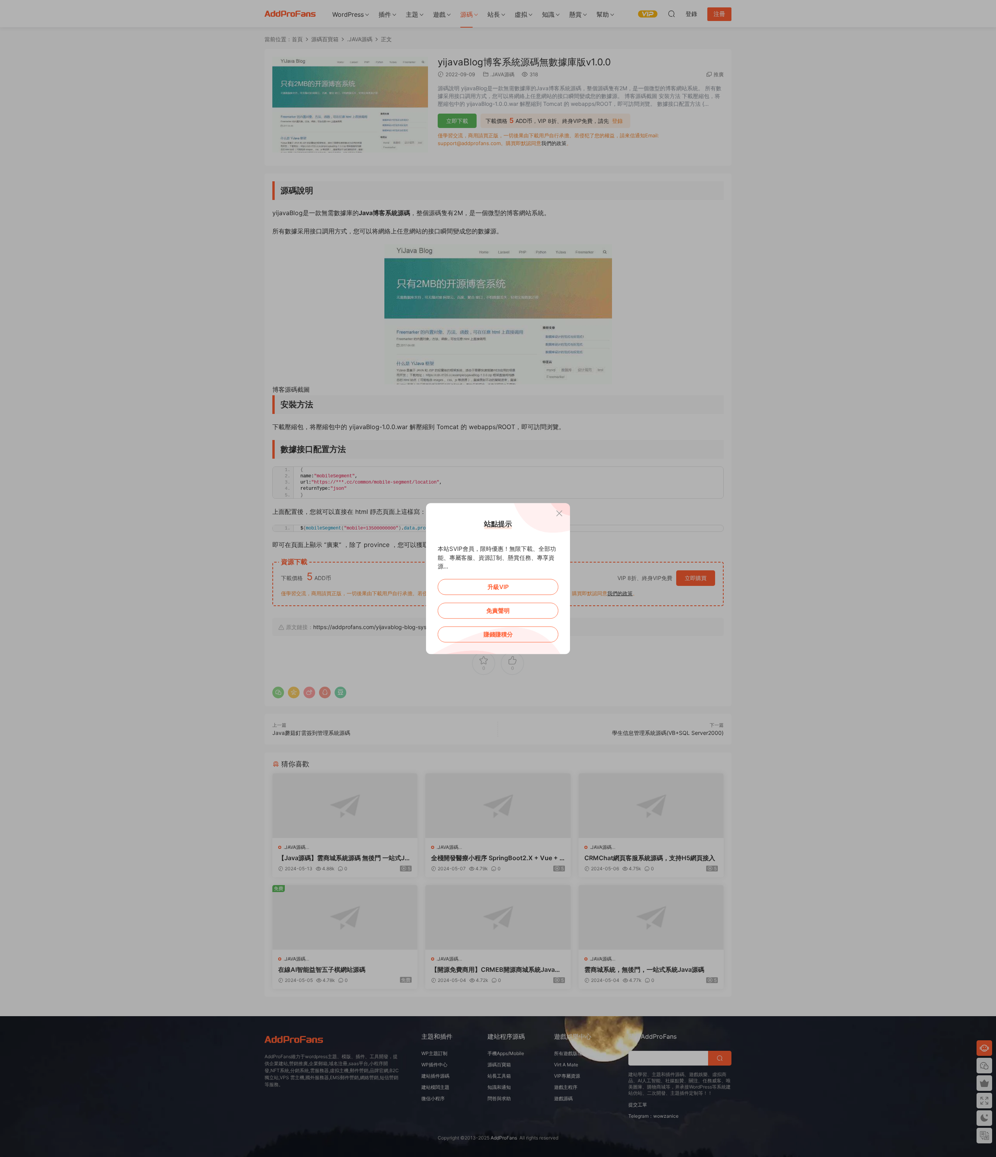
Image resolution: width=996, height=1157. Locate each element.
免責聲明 (498, 610)
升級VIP (498, 587)
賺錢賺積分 (498, 634)
